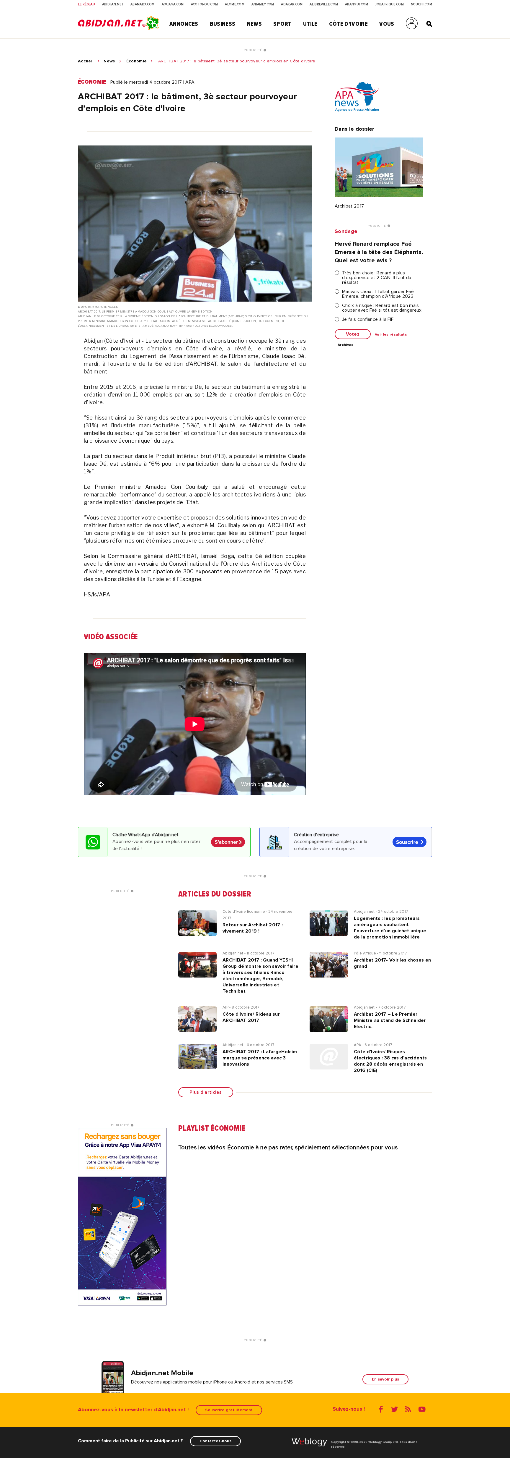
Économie (136, 61)
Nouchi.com (421, 4)
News (254, 23)
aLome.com (234, 4)
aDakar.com (292, 4)
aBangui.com (356, 4)
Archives (346, 345)
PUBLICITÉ (254, 50)
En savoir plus (385, 1379)
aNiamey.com (262, 4)
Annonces (183, 23)
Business (223, 23)
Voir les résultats (391, 334)
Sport (282, 23)
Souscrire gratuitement (229, 1409)
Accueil (86, 61)
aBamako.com (142, 4)
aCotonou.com (204, 4)
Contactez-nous (215, 1441)
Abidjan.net (113, 4)
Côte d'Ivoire (348, 23)
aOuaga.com (173, 4)
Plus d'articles (205, 1092)
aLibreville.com (324, 4)
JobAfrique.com (389, 4)
